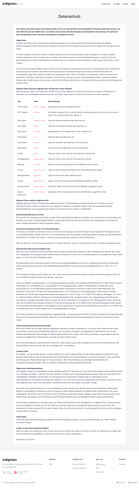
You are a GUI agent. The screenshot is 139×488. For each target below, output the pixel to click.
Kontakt (122, 464)
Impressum (100, 472)
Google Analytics (79, 464)
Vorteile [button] (117, 4)
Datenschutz (100, 464)
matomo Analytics (79, 468)
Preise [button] (125, 4)
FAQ (50, 464)
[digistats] (9, 460)
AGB (97, 468)
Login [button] (133, 4)
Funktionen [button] (106, 4)
